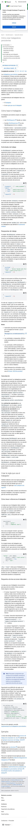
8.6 (26, 71)
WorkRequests (11, 120)
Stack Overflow (5, 814)
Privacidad (11, 820)
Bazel (2, 34)
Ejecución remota (19, 34)
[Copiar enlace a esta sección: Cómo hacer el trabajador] (22, 111)
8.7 (23, 71)
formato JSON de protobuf (15, 371)
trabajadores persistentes (11, 74)
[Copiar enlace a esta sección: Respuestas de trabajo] (18, 231)
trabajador (8, 102)
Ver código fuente (10, 68)
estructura (13, 747)
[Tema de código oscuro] (24, 183)
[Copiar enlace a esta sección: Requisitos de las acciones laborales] (2, 582)
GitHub (3, 800)
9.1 (18, 71)
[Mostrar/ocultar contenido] (11, 45)
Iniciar (14, 27)
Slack (2, 811)
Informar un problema (10, 65)
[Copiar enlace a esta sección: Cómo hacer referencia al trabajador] (2, 502)
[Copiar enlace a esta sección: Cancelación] (11, 376)
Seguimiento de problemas (8, 809)
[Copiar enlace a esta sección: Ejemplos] (10, 732)
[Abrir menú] (2, 2)
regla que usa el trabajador (14, 105)
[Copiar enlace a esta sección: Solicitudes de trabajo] (17, 147)
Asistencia (3, 806)
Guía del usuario (9, 34)
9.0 (21, 71)
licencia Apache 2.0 (11, 783)
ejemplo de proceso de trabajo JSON (13, 740)
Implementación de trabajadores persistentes (13, 726)
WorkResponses (13, 123)
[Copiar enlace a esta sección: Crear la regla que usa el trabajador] (10, 476)
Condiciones (4, 820)
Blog (2, 797)
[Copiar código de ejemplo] (26, 183)
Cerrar (14, 23)
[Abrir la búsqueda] (16, 2)
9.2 (16, 71)
